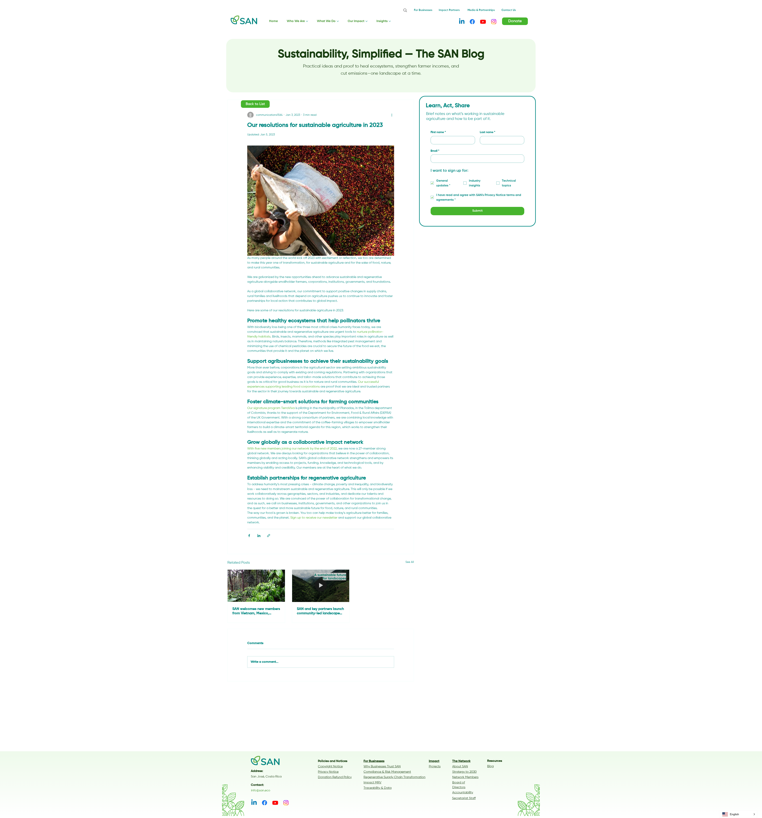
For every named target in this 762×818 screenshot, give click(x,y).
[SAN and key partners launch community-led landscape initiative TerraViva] (320, 586)
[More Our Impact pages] (367, 21)
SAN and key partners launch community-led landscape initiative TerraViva (320, 611)
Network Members (465, 777)
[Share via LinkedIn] (259, 535)
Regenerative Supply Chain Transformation (394, 777)
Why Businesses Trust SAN (382, 766)
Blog (490, 766)
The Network (461, 761)
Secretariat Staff (464, 798)
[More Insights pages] (390, 21)
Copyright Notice (330, 766)
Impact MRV (372, 782)
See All (409, 562)
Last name (487, 132)
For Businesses (374, 761)
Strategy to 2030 (464, 772)
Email (435, 151)
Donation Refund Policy (335, 777)
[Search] (405, 10)
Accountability (462, 792)
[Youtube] (483, 21)
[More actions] (391, 115)
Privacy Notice (328, 772)
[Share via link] (268, 535)
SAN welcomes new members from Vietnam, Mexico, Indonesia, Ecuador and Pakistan (256, 611)
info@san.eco (260, 790)
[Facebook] (472, 21)
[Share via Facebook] (249, 535)
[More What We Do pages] (338, 21)
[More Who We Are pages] (307, 21)
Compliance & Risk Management (387, 772)
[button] (738, 814)
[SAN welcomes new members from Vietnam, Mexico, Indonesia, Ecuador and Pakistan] (256, 586)
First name (438, 132)
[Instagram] (493, 21)
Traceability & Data (378, 788)
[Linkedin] (461, 21)
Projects (435, 766)
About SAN (460, 766)
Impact (434, 761)
